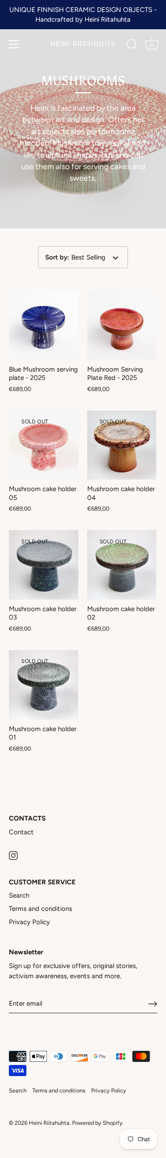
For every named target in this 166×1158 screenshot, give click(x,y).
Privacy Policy (29, 922)
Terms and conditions (40, 909)
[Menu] (14, 44)
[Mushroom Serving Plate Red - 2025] (122, 325)
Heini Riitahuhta (49, 1122)
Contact (21, 832)
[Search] (132, 45)
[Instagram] (13, 855)
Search (19, 895)
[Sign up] (152, 1003)
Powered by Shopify (97, 1122)
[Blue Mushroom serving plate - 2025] (43, 325)
